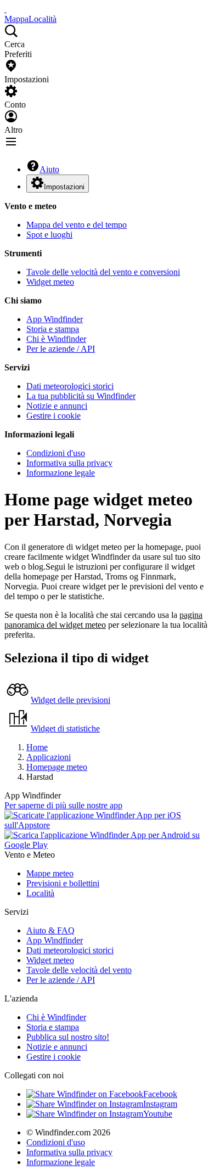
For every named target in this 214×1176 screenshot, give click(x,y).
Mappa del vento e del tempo (76, 224)
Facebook (160, 1094)
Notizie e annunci (56, 405)
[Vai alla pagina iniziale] (5, 9)
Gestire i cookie (53, 415)
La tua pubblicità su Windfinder (81, 396)
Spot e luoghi (49, 234)
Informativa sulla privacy (69, 463)
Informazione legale (60, 472)
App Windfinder (54, 319)
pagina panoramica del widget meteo (103, 619)
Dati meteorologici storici (70, 386)
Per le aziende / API (60, 348)
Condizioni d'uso (55, 453)
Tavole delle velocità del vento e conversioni (103, 272)
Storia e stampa (52, 329)
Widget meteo (50, 281)
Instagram (160, 1104)
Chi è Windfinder (56, 339)
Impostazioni (64, 187)
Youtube (157, 1113)
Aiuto (49, 169)
